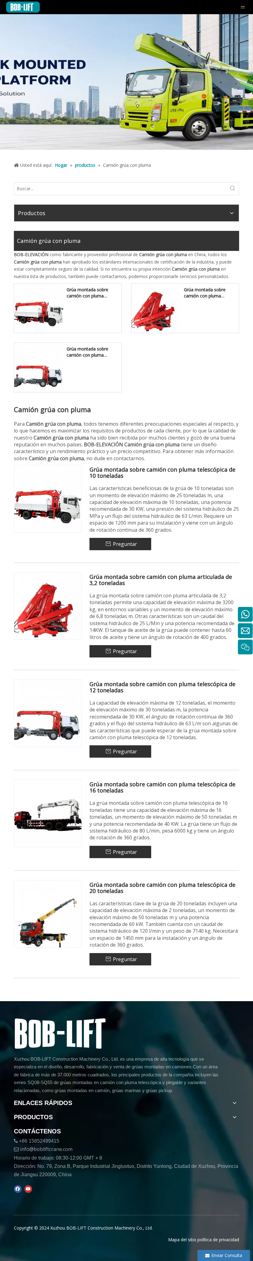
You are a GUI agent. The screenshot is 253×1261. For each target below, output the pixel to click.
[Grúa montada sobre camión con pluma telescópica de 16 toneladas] (47, 813)
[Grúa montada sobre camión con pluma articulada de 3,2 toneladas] (156, 308)
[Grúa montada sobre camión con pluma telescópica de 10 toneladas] (39, 308)
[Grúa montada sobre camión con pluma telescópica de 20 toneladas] (47, 913)
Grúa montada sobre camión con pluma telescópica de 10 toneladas (87, 293)
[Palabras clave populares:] (232, 188)
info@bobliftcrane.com (46, 1149)
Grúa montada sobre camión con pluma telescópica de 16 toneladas (162, 787)
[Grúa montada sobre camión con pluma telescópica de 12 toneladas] (39, 367)
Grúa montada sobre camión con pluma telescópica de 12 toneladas (87, 352)
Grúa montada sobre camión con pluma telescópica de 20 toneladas (162, 888)
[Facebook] (18, 1189)
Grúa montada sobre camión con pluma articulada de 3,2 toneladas (205, 293)
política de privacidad (218, 1240)
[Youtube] (28, 1189)
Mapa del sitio (182, 1240)
